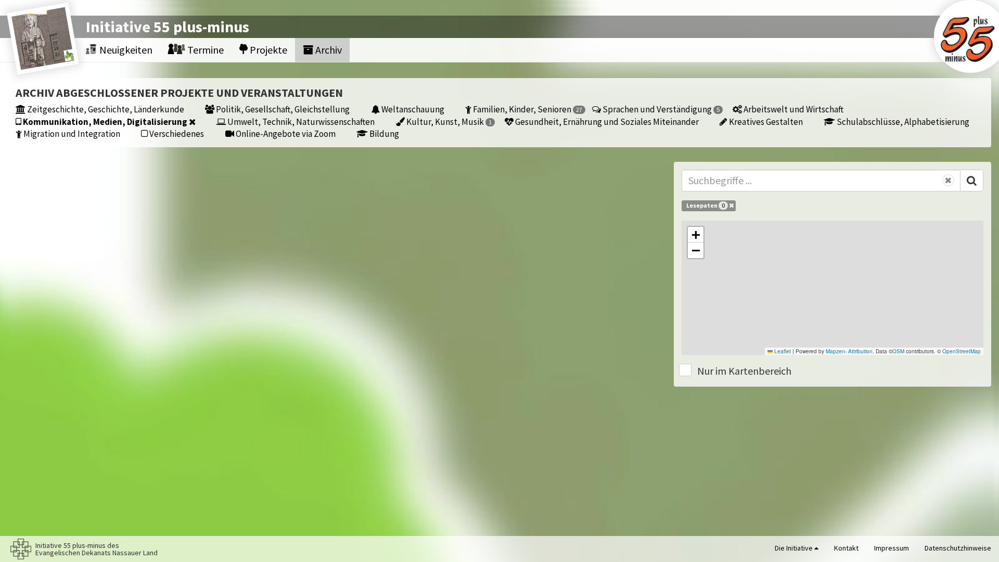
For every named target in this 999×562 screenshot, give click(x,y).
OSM (898, 351)
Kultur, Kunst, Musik (448, 121)
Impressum (891, 548)
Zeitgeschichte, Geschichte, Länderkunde (104, 109)
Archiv (327, 49)
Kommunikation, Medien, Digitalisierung (105, 121)
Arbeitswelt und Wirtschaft (792, 109)
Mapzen (835, 351)
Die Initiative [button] (794, 548)
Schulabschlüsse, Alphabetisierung (902, 121)
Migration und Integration (71, 133)
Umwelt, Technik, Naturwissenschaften (300, 121)
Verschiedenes (176, 133)
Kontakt (846, 548)
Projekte (267, 49)
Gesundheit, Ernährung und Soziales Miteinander (606, 121)
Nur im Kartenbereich (744, 370)
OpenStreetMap (961, 351)
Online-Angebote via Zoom (285, 133)
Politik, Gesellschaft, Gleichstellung (282, 109)
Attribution (860, 351)
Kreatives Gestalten (765, 121)
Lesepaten (705, 205)
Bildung (383, 133)
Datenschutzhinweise (958, 548)
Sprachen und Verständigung (660, 109)
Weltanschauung (412, 109)
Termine (204, 49)
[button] (695, 234)
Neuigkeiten (124, 49)
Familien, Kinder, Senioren (526, 109)
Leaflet (782, 351)
